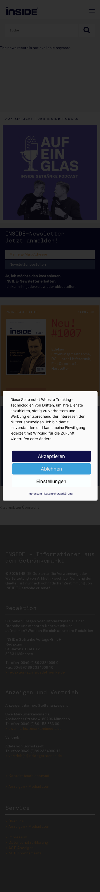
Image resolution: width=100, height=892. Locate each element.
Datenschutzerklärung (58, 493)
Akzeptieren (51, 456)
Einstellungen (51, 481)
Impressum (35, 493)
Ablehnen (51, 469)
